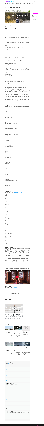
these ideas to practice (14, 287)
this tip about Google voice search (18, 192)
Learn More (35, 13)
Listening (7, 3)
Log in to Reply (7, 369)
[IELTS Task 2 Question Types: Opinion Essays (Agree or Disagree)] (26, 344)
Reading (10, 3)
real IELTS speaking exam (19, 292)
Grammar (27, 3)
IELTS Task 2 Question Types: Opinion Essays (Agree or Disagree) (25, 348)
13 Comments (24, 350)
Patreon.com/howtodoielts (15, 25)
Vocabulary (24, 3)
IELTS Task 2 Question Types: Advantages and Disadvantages (17, 348)
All (5, 3)
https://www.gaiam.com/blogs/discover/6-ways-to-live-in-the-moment (12, 288)
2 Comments (15, 350)
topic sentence (8, 61)
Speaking (21, 3)
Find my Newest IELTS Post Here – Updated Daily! (25, 332)
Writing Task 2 (17, 3)
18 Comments (28, 334)
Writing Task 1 (13, 3)
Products (37, 1)
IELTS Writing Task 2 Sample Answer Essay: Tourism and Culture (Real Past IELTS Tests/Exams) (8, 349)
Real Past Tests (8, 351)
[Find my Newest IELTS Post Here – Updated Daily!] (26, 328)
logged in (9, 363)
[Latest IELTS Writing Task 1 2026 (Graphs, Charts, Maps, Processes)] (9, 328)
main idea (15, 73)
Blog (34, 1)
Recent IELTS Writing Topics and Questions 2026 (17, 331)
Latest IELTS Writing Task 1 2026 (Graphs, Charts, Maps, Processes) (9, 331)
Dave (6, 333)
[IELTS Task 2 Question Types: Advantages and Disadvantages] (18, 344)
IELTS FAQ (35, 3)
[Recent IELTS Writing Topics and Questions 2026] (18, 328)
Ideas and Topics (31, 3)
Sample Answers (8, 333)
